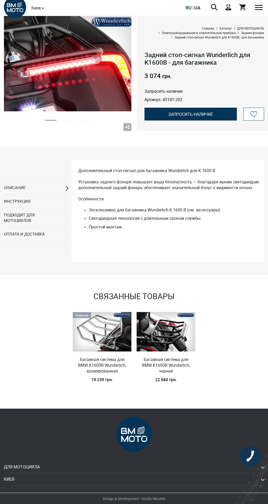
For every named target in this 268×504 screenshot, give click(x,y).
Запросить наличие (190, 114)
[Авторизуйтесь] (253, 114)
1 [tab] (51, 118)
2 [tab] (68, 118)
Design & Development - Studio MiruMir (134, 498)
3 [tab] (85, 118)
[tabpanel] (67, 63)
